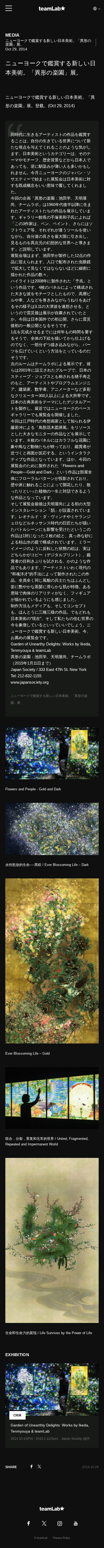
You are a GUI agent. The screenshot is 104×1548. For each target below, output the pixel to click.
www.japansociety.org (30, 682)
